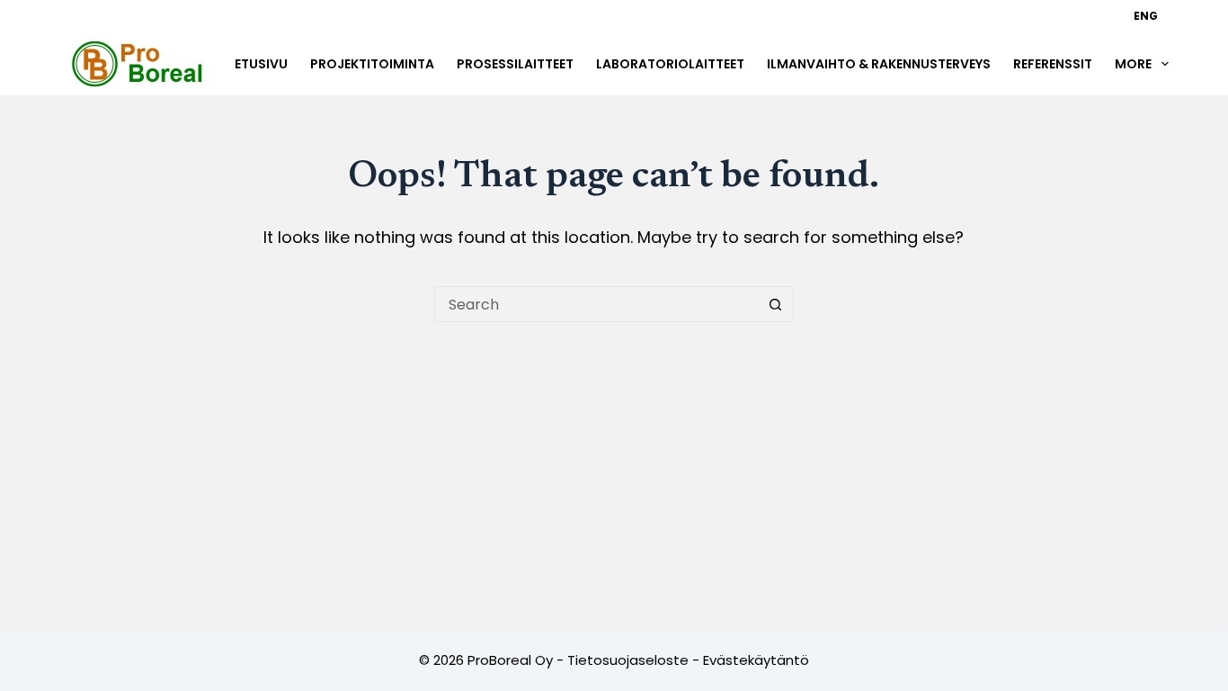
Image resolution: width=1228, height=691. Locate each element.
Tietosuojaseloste (628, 660)
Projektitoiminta (372, 64)
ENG (1146, 15)
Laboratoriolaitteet (670, 64)
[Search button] (776, 304)
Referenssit (1052, 64)
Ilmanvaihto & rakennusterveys (879, 64)
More (1133, 64)
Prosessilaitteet (515, 64)
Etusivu (261, 64)
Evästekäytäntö (756, 660)
